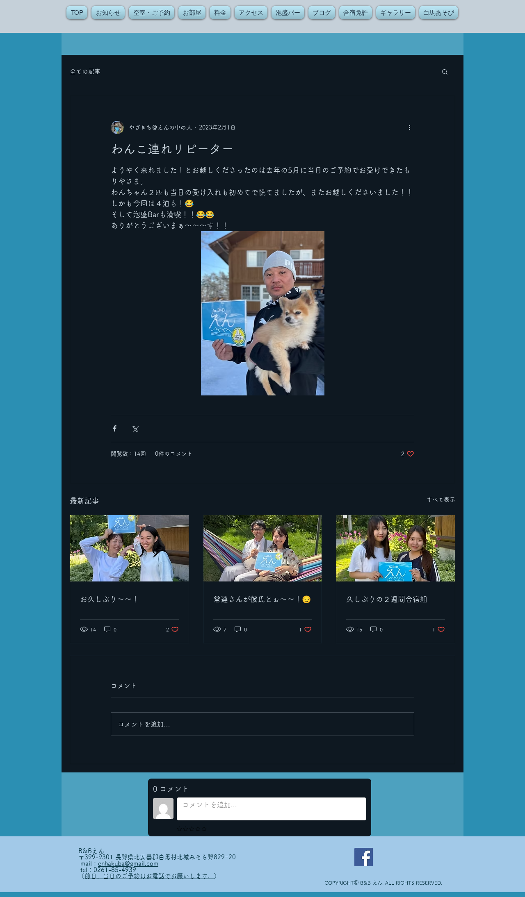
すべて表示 (441, 499)
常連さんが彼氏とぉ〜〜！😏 (262, 599)
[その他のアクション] (409, 127)
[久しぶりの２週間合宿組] (395, 548)
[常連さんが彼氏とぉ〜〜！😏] (262, 548)
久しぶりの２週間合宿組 (386, 599)
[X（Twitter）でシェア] (135, 428)
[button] (445, 71)
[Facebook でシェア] (115, 428)
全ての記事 (85, 71)
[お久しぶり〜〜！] (129, 548)
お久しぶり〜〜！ (109, 599)
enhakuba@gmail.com (128, 864)
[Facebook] (363, 857)
